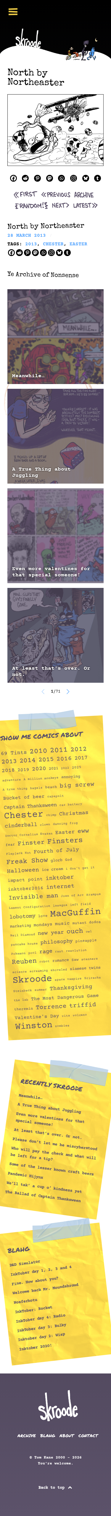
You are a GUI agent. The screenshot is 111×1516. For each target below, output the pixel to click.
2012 (78, 749)
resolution (76, 951)
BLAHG (47, 1435)
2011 (59, 750)
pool (32, 953)
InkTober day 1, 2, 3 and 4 (41, 1270)
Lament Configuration (29, 907)
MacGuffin (75, 913)
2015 (46, 760)
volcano (80, 1015)
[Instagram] (73, 178)
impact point (25, 880)
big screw (76, 785)
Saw (75, 959)
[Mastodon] (49, 178)
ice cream (52, 869)
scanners (89, 959)
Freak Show (27, 861)
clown (45, 825)
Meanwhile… (28, 376)
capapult (55, 796)
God (68, 860)
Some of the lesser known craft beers (51, 1169)
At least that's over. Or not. (51, 672)
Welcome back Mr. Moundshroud (45, 1289)
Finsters (65, 841)
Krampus (93, 895)
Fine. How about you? (35, 1281)
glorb (56, 860)
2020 (39, 769)
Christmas (74, 813)
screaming (38, 971)
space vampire (68, 979)
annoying (71, 777)
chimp (51, 815)
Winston (33, 1026)
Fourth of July (56, 851)
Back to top (52, 1487)
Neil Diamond (22, 935)
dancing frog (65, 823)
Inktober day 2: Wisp (41, 1337)
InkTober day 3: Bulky (42, 1327)
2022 (65, 768)
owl (89, 932)
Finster (31, 843)
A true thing (15, 789)
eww (83, 831)
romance (60, 960)
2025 (76, 767)
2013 (9, 762)
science (19, 972)
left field (80, 904)
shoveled (59, 970)
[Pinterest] (37, 178)
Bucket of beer (24, 797)
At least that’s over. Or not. (48, 1133)
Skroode (32, 980)
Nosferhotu (25, 1301)
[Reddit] (25, 178)
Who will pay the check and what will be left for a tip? (53, 1154)
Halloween (23, 871)
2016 (64, 759)
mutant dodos (87, 922)
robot (44, 962)
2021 (53, 768)
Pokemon (18, 954)
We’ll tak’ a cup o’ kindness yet (44, 1187)
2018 (8, 770)
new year (51, 933)
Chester (24, 815)
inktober (59, 878)
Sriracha (92, 978)
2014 (27, 761)
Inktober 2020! (35, 1347)
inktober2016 (26, 888)
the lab (21, 1000)
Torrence (51, 1006)
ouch (74, 931)
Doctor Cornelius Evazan (29, 835)
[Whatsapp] (61, 178)
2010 (38, 751)
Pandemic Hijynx (25, 1175)
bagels (36, 788)
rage (45, 951)
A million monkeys (41, 778)
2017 (81, 758)
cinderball (20, 825)
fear (10, 844)
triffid (82, 1005)
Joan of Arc (72, 895)
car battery (70, 804)
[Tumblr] (97, 178)
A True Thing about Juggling (41, 472)
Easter (65, 832)
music (62, 924)
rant (59, 952)
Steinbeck (22, 991)
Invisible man (33, 897)
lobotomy (22, 917)
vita (66, 1016)
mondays (43, 925)
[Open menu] (13, 12)
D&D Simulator (24, 1263)
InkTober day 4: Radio (40, 1318)
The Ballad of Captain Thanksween (43, 1197)
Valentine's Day (37, 1017)
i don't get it (79, 868)
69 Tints (14, 753)
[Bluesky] (85, 178)
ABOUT (66, 1435)
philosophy (56, 942)
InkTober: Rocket (34, 1310)
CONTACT (88, 1435)
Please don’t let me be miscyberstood (54, 1144)
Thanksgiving (70, 988)
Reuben (24, 961)
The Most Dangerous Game (65, 997)
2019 (23, 770)
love (43, 916)
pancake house (24, 944)
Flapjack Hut (18, 853)
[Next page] (67, 691)
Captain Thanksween (30, 806)
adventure (11, 780)
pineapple (86, 940)
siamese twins (85, 968)
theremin (23, 1008)
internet (60, 887)
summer (40, 990)
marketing (20, 926)
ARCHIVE (26, 1435)
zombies (62, 1026)
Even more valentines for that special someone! (51, 572)
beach (51, 787)
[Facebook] (13, 178)
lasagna (60, 905)
